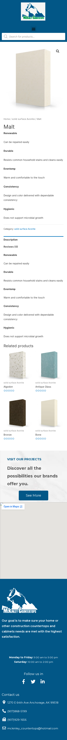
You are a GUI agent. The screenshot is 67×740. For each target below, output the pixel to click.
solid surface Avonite (23, 119)
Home (7, 119)
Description (11, 239)
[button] (33, 29)
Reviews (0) (11, 246)
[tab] (33, 239)
